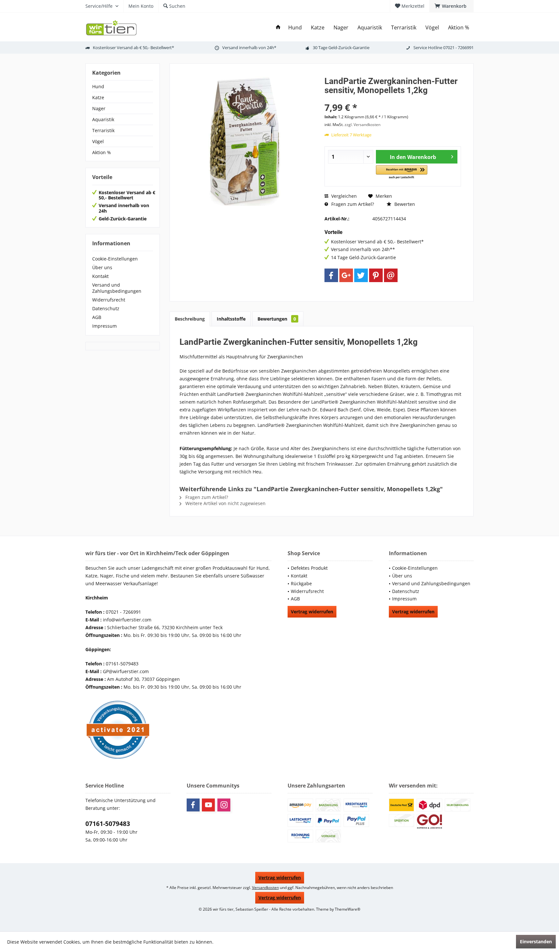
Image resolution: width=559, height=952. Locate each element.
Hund (98, 86)
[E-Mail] (391, 275)
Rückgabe (301, 583)
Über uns (102, 267)
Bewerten (404, 204)
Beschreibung (190, 319)
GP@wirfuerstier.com (126, 671)
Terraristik (103, 130)
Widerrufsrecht (108, 300)
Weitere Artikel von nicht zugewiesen (225, 503)
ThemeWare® (347, 909)
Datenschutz (105, 308)
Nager (98, 108)
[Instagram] (223, 805)
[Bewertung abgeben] (392, 98)
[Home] (278, 27)
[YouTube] (208, 805)
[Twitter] (361, 275)
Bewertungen (277, 319)
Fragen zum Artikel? (352, 204)
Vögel (98, 141)
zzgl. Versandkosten (362, 124)
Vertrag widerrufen (312, 611)
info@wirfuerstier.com (127, 620)
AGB (96, 317)
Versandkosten (265, 887)
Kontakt (100, 276)
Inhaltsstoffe (231, 319)
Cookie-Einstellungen (115, 259)
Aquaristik (103, 119)
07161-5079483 (107, 824)
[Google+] (346, 275)
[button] (401, 172)
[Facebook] (331, 275)
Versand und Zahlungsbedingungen (116, 288)
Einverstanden (536, 941)
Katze (98, 97)
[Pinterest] (376, 275)
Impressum (104, 326)
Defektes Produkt (309, 568)
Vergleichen (343, 196)
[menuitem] (451, 6)
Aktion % (101, 152)
